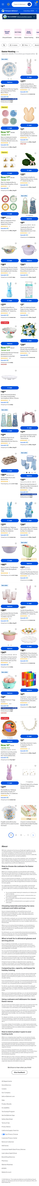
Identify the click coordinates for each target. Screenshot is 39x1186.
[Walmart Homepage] (8, 4)
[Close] (34, 17)
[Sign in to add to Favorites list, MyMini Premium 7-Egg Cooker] (16, 676)
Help (3, 1100)
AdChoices (5, 1145)
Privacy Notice (6, 1126)
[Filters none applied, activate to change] (4, 45)
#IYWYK (4, 1168)
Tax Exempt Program (8, 1111)
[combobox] (22, 4)
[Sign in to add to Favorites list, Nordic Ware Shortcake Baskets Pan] (16, 453)
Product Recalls (6, 1104)
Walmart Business (7, 1164)
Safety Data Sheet (7, 1119)
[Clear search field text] (26, 4)
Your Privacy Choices (11, 1134)
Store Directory (6, 1085)
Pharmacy (5, 1161)
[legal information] (36, 54)
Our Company (6, 1092)
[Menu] (3, 4)
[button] (33, 835)
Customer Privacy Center (9, 1138)
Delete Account (6, 1172)
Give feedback (19, 1072)
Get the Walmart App (8, 1115)
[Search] (29, 4)
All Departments (7, 1081)
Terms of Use (6, 1123)
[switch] (14, 45)
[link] (7, 34)
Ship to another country (24, 17)
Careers (4, 1089)
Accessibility (5, 1108)
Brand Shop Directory (8, 1157)
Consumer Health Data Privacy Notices (13, 1149)
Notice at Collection (8, 1142)
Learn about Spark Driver (9, 1153)
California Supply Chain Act (10, 1130)
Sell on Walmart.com (8, 1096)
